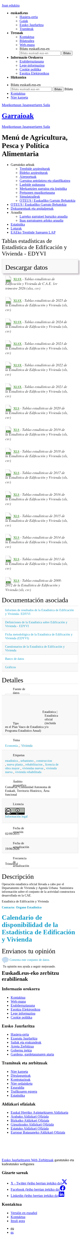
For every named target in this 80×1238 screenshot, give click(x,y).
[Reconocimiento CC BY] (15, 811)
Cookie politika (30, 69)
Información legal (16, 816)
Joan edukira (11, 5)
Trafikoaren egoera (24, 1091)
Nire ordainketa (21, 1083)
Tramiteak (27, 29)
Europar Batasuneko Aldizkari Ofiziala (38, 1132)
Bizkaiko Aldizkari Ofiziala (30, 1120)
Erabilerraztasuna (32, 61)
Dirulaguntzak (21, 1075)
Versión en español (24, 1213)
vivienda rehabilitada (28, 772)
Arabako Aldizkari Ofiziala (30, 1116)
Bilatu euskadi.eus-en (35, 49)
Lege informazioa (23, 1013)
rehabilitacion (33, 764)
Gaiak (24, 21)
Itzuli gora (18, 1221)
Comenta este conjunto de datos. (30, 960)
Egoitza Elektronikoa (34, 73)
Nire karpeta (19, 97)
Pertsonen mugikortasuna (37, 192)
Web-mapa (27, 45)
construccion (44, 760)
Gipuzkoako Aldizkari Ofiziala (32, 1124)
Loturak (16, 228)
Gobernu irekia (21, 1050)
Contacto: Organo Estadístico (22, 907)
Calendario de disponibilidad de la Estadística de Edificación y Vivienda (38, 928)
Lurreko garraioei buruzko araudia (44, 216)
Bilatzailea (27, 41)
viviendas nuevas (32, 768)
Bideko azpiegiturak (34, 173)
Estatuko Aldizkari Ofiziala (30, 1128)
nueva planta (15, 764)
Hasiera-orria (29, 17)
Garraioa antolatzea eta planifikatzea (45, 180)
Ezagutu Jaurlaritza (24, 1038)
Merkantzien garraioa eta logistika (43, 188)
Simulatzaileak (30, 196)
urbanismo (27, 760)
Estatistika (18, 224)
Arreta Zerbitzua (22, 1046)
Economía (11, 745)
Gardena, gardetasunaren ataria (32, 1054)
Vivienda (26, 745)
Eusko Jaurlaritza (32, 25)
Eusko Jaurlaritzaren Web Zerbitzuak (28, 1160)
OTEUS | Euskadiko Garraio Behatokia (47, 200)
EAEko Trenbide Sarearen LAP (33, 232)
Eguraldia (17, 1087)
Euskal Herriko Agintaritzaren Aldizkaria (39, 1112)
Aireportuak (28, 177)
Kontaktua (27, 37)
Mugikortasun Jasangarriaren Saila (26, 105)
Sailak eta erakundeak (26, 1042)
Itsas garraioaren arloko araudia (41, 220)
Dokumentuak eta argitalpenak (32, 208)
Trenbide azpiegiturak (35, 169)
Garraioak (18, 116)
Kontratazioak (20, 1079)
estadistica (11, 760)
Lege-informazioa (32, 65)
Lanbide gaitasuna (32, 184)
